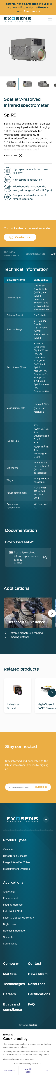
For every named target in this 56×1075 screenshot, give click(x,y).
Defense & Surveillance (26, 622)
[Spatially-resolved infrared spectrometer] (27, 84)
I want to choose (28, 1070)
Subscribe (41, 787)
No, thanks (9, 1070)
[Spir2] (43, 84)
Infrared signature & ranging (26, 632)
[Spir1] (11, 84)
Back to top (46, 819)
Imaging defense (19, 636)
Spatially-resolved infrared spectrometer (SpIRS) (27, 556)
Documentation (35, 254)
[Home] (17, 19)
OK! (47, 1070)
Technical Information (11, 254)
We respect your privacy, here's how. (18, 1059)
